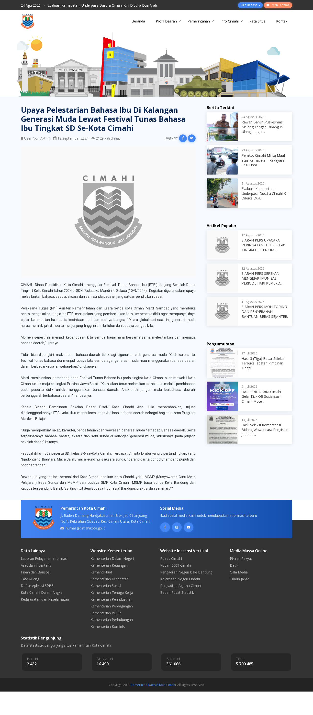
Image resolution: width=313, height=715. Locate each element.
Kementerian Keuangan (109, 565)
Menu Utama (280, 5)
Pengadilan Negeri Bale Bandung (186, 572)
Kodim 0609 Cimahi (175, 565)
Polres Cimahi (171, 558)
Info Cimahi (230, 21)
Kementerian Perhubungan (111, 619)
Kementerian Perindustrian (111, 599)
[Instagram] (177, 527)
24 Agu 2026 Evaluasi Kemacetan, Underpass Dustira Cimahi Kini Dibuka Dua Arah (89, 4)
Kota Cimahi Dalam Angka (41, 592)
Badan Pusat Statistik (177, 592)
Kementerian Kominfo (107, 626)
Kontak (281, 21)
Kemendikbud (101, 572)
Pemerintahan (199, 21)
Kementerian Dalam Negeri (112, 558)
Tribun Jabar (239, 579)
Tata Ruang (30, 579)
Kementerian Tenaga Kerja (111, 592)
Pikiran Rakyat (241, 558)
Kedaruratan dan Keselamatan (45, 599)
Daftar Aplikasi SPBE (37, 585)
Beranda (138, 21)
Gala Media (239, 572)
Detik (234, 565)
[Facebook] (165, 527)
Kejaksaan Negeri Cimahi (180, 579)
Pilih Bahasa (249, 5)
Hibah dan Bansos (35, 572)
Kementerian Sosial (105, 585)
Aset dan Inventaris (36, 565)
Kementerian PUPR (105, 613)
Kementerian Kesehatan (109, 579)
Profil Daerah (166, 21)
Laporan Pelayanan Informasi (44, 558)
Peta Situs (257, 21)
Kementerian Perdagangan (111, 606)
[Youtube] (188, 527)
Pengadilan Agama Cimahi (180, 585)
